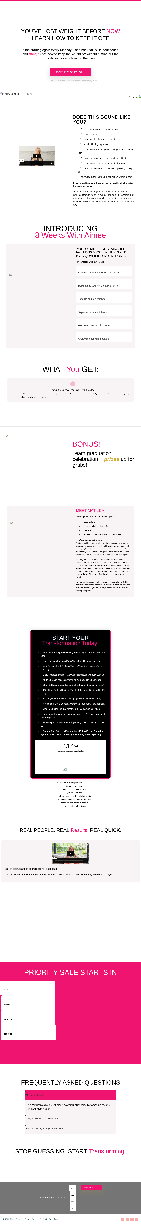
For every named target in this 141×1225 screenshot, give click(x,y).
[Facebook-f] (127, 1219)
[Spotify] (136, 1219)
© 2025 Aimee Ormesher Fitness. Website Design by (31, 1219)
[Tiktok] (132, 1219)
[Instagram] (122, 1219)
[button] (70, 413)
